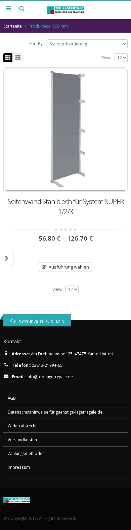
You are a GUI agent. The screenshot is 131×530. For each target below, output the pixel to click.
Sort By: (36, 43)
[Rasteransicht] (7, 57)
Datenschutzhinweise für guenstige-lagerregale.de (55, 412)
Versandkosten (22, 439)
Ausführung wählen (69, 267)
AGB (12, 398)
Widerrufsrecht (22, 425)
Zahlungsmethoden (26, 453)
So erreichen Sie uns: (37, 321)
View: (106, 58)
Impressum (19, 467)
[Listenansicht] (18, 57)
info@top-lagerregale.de (50, 376)
